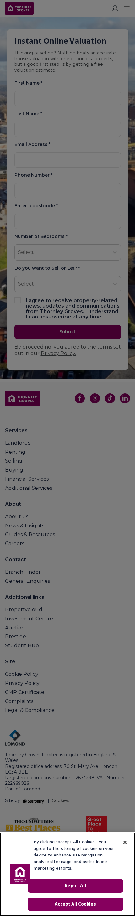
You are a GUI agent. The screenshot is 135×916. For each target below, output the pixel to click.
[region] (67, 874)
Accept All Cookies (75, 904)
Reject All (75, 885)
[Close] (125, 842)
